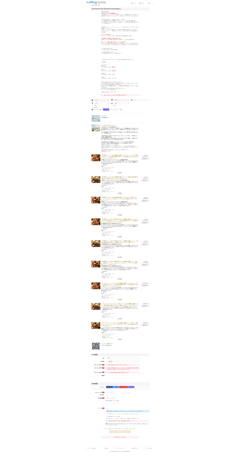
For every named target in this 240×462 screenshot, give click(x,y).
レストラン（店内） (98, 109)
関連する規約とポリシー (120, 428)
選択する (145, 158)
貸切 (121, 109)
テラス (111, 109)
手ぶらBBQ (106, 109)
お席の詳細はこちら (105, 117)
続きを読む (120, 172)
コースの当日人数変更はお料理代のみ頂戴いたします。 (119, 372)
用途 (103, 358)
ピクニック (116, 109)
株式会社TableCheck (119, 451)
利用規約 (106, 448)
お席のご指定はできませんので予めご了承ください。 (118, 364)
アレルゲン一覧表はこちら (106, 345)
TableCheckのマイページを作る (114, 416)
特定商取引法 (134, 448)
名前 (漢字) (102, 394)
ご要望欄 (102, 375)
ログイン (102, 387)
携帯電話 (101, 398)
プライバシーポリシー (120, 448)
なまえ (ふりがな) (99, 392)
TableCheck (131, 387)
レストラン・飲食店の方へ (92, 448)
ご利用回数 (102, 361)
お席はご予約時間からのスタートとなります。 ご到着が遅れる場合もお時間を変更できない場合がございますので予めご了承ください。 (123, 368)
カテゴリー (96, 107)
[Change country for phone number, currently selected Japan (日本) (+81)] (107, 398)
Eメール (101, 408)
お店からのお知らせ (105, 11)
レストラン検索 (149, 448)
